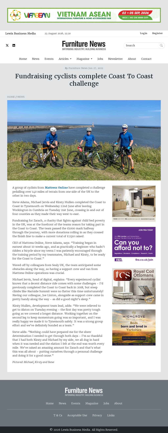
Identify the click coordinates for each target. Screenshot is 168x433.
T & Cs (58, 415)
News (35, 58)
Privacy (97, 415)
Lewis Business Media (20, 33)
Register (157, 33)
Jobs (100, 58)
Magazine (91, 403)
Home (23, 58)
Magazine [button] (83, 58)
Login (143, 33)
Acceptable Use (77, 415)
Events (49, 58)
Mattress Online (56, 187)
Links (111, 415)
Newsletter (115, 58)
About (132, 58)
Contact (146, 58)
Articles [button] (64, 58)
